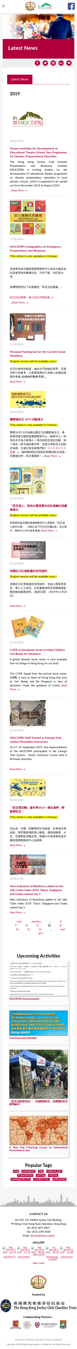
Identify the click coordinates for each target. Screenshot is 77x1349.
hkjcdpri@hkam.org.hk (42, 1236)
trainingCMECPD (20, 1179)
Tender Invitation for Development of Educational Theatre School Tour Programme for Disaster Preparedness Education (38, 152)
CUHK (15, 1324)
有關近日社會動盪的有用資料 (28, 571)
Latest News (20, 79)
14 (17, 929)
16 (39, 929)
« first (19, 921)
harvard (45, 1324)
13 (60, 925)
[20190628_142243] (52, 1260)
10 (26, 925)
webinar (53, 1175)
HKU (63, 1324)
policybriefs (59, 1179)
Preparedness (25, 1175)
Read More (17, 190)
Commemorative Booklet (23, 1038)
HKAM (30, 6)
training (41, 1175)
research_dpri (54, 1171)
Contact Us (20, 1340)
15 (28, 929)
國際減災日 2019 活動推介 (27, 419)
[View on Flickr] (9, 1257)
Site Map (30, 1340)
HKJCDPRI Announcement (24, 999)
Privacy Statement (54, 1340)
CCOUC (27, 1324)
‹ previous (35, 921)
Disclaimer (40, 1340)
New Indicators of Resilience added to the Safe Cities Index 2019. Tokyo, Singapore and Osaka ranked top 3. (36, 890)
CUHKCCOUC (41, 1179)
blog (16, 1171)
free (41, 1171)
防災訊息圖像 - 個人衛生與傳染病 (30, 297)
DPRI (45, 6)
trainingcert (28, 1171)
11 (37, 925)
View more (38, 1263)
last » (41, 933)
